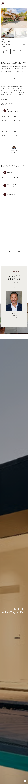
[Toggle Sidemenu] (25, 2)
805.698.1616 (14, 152)
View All (20, 33)
